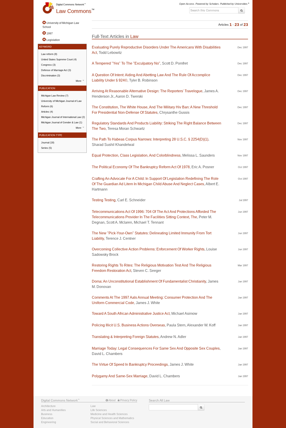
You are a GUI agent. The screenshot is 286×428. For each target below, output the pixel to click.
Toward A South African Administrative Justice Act (131, 313)
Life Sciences (98, 410)
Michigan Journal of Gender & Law (61, 122)
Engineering (48, 422)
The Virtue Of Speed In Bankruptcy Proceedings (130, 364)
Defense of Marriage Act (56, 70)
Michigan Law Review (54, 95)
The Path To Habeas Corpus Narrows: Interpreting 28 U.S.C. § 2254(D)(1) (150, 139)
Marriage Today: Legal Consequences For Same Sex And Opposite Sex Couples (156, 348)
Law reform (49, 54)
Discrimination (50, 75)
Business (46, 414)
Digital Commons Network (70, 4)
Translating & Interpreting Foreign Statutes (125, 337)
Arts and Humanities (53, 410)
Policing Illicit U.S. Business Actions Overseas (128, 325)
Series (46, 148)
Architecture (48, 406)
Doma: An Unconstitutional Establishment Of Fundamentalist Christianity (149, 281)
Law (73, 11)
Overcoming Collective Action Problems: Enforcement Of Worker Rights (148, 249)
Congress (48, 64)
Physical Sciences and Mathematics (112, 418)
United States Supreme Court (59, 59)
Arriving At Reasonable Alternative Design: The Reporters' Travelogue (147, 91)
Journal (47, 142)
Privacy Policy (128, 400)
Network (59, 400)
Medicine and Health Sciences (109, 414)
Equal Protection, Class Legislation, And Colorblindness (136, 155)
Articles (47, 111)
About (112, 400)
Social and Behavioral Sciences (109, 422)
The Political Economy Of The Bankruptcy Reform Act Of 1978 (141, 167)
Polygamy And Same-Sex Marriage (119, 376)
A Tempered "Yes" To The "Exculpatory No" (126, 63)
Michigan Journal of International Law (63, 117)
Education (47, 418)
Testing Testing (104, 200)
